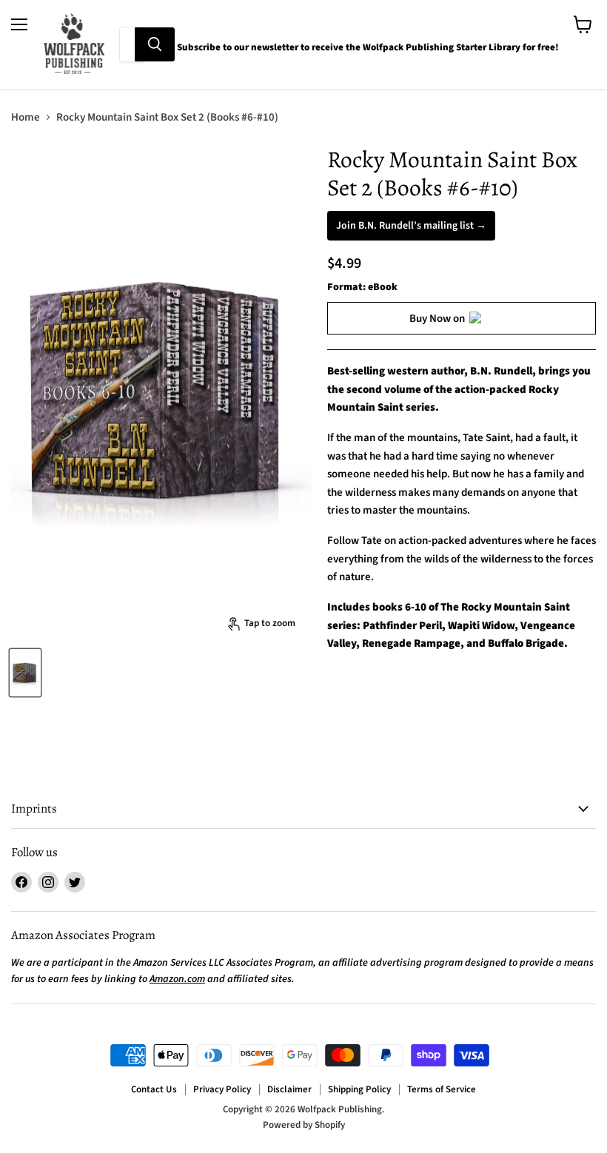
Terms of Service (441, 1089)
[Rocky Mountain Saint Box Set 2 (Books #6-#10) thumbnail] (25, 672)
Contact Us (154, 1089)
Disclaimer (289, 1089)
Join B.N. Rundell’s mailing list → (411, 225)
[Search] (155, 44)
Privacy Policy (222, 1089)
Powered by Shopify (304, 1125)
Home (25, 117)
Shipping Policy (359, 1089)
